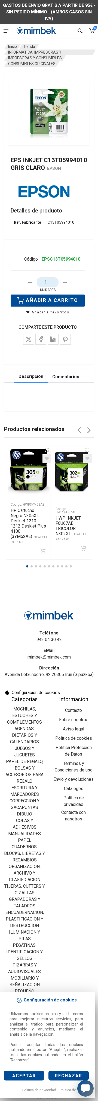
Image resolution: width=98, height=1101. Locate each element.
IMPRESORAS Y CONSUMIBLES (35, 58)
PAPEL (24, 840)
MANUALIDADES (24, 833)
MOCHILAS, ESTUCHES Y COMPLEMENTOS (24, 715)
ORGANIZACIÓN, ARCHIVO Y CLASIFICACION (25, 873)
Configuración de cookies (36, 692)
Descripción (31, 376)
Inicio (12, 46)
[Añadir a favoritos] (46, 458)
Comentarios (65, 376)
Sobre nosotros (73, 719)
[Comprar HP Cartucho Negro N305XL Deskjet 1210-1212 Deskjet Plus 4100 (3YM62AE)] (43, 551)
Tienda (29, 46)
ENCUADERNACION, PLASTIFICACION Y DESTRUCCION (24, 919)
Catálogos (73, 788)
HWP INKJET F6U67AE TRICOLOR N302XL (71, 528)
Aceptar (24, 1075)
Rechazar (68, 1075)
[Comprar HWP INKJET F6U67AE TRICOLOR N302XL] (83, 548)
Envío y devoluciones (73, 779)
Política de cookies (74, 1090)
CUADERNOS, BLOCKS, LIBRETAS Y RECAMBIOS (24, 853)
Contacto (73, 710)
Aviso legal (73, 729)
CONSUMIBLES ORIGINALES (32, 64)
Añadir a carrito (52, 300)
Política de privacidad (39, 1090)
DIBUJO (24, 814)
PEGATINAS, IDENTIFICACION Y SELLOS (24, 952)
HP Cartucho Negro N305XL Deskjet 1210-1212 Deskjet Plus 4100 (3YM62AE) (29, 526)
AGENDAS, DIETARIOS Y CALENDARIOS (24, 735)
